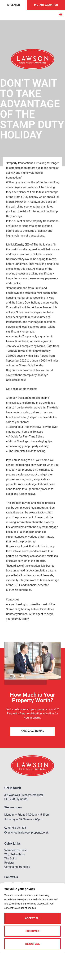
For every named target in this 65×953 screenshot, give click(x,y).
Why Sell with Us (14, 854)
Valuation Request (15, 850)
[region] (32, 918)
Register (9, 862)
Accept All (32, 918)
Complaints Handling (17, 866)
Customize (32, 931)
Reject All (32, 943)
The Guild (10, 858)
